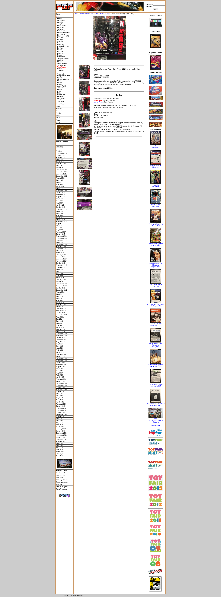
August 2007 (60, 416)
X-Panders (60, 70)
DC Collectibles (62, 81)
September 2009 (61, 365)
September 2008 (61, 389)
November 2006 (61, 435)
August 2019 (60, 197)
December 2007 (61, 408)
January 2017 (60, 234)
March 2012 (60, 302)
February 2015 (61, 246)
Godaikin (60, 41)
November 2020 (61, 190)
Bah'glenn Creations (64, 76)
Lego (59, 91)
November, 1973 (155, 325)
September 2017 (61, 221)
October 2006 (60, 437)
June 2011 (59, 321)
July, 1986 (155, 286)
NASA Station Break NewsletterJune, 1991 (155, 345)
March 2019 (60, 205)
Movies (58, 106)
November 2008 (61, 385)
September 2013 (61, 265)
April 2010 (59, 350)
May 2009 (59, 373)
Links (58, 118)
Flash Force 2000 (63, 36)
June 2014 (59, 251)
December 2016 (61, 236)
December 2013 (61, 259)
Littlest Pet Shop (62, 46)
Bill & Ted (60, 27)
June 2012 (59, 296)
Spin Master (61, 98)
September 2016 (61, 240)
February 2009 (61, 379)
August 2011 (60, 317)
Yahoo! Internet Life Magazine (155, 264)
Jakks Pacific (61, 86)
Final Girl (59, 484)
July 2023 (59, 166)
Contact (58, 122)
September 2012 (61, 290)
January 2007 (60, 431)
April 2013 (59, 275)
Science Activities (156, 324)
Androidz (60, 22)
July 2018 (59, 211)
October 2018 (60, 207)
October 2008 (60, 387)
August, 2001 (155, 267)
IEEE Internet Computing (155, 304)
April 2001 (59, 456)
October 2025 (60, 155)
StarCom (60, 60)
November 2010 (61, 336)
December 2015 (61, 244)
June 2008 (59, 396)
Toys (76, 14)
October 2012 (60, 288)
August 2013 (60, 267)
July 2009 (59, 369)
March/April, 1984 (155, 386)
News (58, 14)
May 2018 (59, 213)
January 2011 (60, 331)
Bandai (59, 77)
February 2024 (61, 163)
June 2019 (59, 201)
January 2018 (60, 219)
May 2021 (59, 182)
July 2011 (59, 319)
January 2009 (60, 381)
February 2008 (61, 404)
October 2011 (60, 313)
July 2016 (59, 242)
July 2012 (59, 294)
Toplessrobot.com (62, 482)
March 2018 (60, 217)
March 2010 (60, 352)
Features (59, 111)
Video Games (60, 104)
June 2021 (59, 180)
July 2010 (59, 344)
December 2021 (61, 174)
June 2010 (59, 346)
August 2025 (60, 157)
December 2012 (61, 284)
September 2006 (61, 439)
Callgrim (60, 29)
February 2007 (61, 429)
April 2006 (59, 450)
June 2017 (59, 228)
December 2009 (61, 358)
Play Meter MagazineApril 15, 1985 (156, 244)
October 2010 (60, 338)
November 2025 (61, 153)
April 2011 (59, 325)
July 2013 (59, 269)
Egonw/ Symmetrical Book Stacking (155, 420)
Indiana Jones (62, 43)
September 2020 (61, 195)
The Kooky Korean (62, 473)
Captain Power (62, 31)
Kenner (59, 89)
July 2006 (59, 443)
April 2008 (59, 400)
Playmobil (60, 96)
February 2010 (61, 354)
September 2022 (61, 172)
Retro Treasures (61, 489)
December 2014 (61, 248)
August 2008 (60, 391)
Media (58, 115)
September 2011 (61, 315)
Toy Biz (59, 100)
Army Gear (61, 24)
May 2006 (59, 447)
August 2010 (60, 342)
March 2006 (60, 452)
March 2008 (60, 402)
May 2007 (59, 423)
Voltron (59, 69)
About (58, 120)
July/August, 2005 (156, 306)
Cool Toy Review (61, 480)
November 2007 (61, 410)
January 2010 (60, 356)
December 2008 (61, 383)
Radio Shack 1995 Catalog (155, 205)
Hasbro (59, 82)
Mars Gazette (60, 475)
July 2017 (59, 226)
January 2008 (60, 406)
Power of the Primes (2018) (100, 14)
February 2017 (61, 232)
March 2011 (60, 327)
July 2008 (59, 394)
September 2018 (61, 209)
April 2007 (59, 425)
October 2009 (60, 362)
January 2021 (60, 188)
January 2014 (60, 257)
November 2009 (61, 360)
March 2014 (60, 253)
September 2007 (61, 414)
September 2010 (61, 340)
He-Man (60, 48)
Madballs (60, 50)
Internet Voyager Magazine (155, 166)
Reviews (59, 108)
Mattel (59, 93)
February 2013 (61, 280)
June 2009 (59, 371)
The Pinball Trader (156, 284)
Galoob (59, 84)
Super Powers (62, 63)
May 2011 (59, 323)
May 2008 (59, 398)
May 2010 (59, 348)
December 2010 (61, 333)
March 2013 (60, 277)
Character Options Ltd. (64, 79)
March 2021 (60, 186)
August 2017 (60, 224)
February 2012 (61, 304)
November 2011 (61, 311)
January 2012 (60, 306)
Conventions (155, 425)
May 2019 (59, 203)
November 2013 (61, 261)
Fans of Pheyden (62, 487)
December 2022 (61, 170)
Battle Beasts (61, 25)
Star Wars (60, 62)
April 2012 (59, 300)
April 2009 (59, 375)
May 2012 (59, 298)
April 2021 (59, 184)
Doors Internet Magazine (155, 146)
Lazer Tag (60, 44)
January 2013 (60, 282)
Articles (58, 113)
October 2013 (60, 263)
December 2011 (61, 309)
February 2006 (61, 454)
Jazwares (60, 88)
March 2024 (60, 161)
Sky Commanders (63, 58)
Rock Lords (61, 57)
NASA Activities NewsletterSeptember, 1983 (156, 404)
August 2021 (60, 178)
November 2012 (61, 286)
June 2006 (59, 445)
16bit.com (59, 477)
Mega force (61, 53)
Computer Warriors (63, 32)
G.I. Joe (60, 38)
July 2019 (59, 199)
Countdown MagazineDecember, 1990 (155, 365)
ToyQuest (60, 101)
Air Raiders (61, 20)
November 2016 (61, 238)
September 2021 (61, 176)
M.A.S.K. (60, 51)
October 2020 (60, 192)
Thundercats (61, 65)
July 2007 (59, 418)
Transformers (84, 14)
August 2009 (60, 367)
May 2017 (59, 230)
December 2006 (61, 433)
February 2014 (61, 255)
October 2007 (60, 412)
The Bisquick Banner (156, 384)
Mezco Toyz (61, 95)
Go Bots (60, 39)
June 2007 (59, 420)
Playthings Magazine (156, 224)
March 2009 (60, 377)
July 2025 (59, 159)
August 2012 (60, 292)
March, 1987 (155, 226)
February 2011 (60, 329)
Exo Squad (61, 34)
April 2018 (59, 215)
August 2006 (60, 441)
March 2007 (60, 427)
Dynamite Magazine (155, 186)
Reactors (60, 55)
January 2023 (60, 168)
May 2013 (59, 273)
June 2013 (59, 271)
